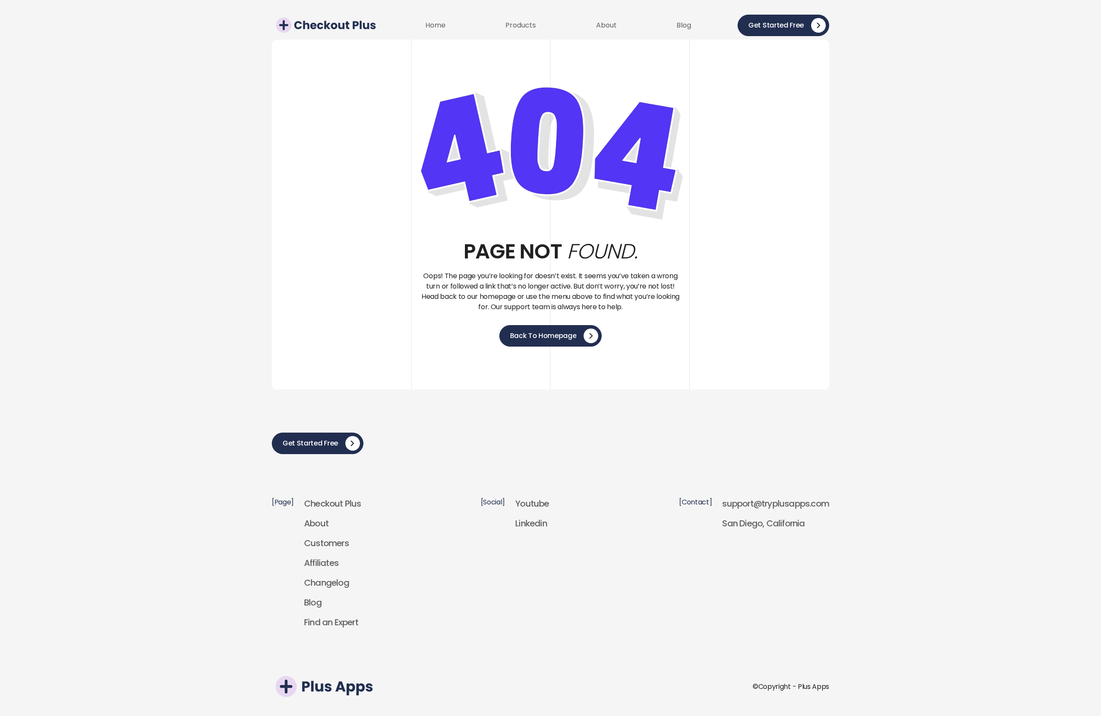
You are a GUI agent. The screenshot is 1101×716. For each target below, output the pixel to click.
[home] (325, 25)
